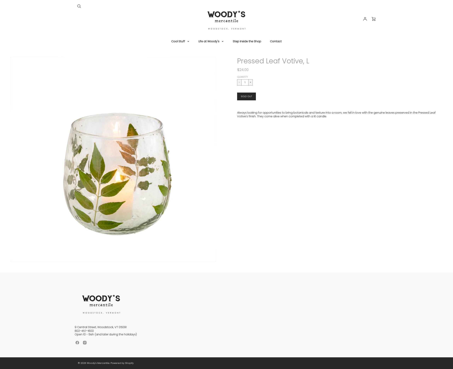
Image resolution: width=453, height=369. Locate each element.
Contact (276, 41)
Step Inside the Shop (247, 41)
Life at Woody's (209, 41)
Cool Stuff (178, 41)
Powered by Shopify (122, 363)
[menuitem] (180, 41)
